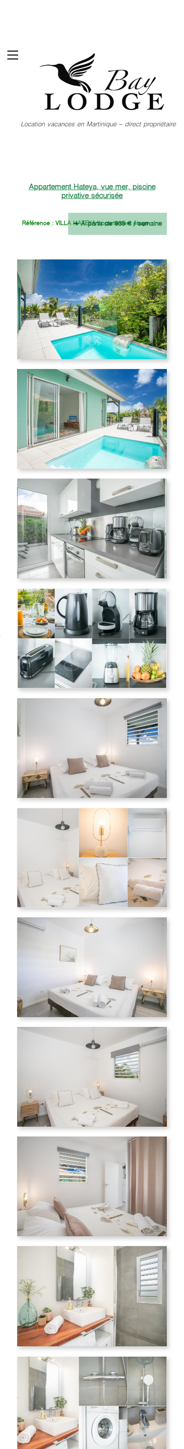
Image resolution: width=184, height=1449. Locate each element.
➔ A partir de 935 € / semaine (117, 224)
